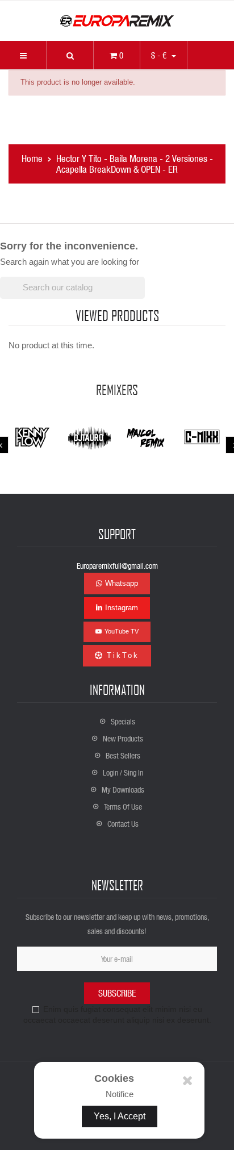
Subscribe (117, 993)
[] (140, 295)
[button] (70, 55)
